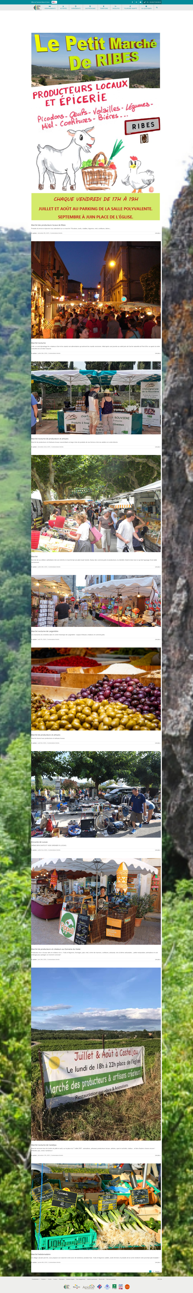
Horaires (43, 1279)
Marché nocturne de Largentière (44, 631)
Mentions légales (70, 1279)
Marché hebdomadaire (40, 1254)
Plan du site (101, 1279)
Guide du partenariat (92, 1279)
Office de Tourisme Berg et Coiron (40, 2)
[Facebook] (132, 2)
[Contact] (141, 2)
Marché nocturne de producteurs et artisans (49, 438)
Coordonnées (35, 1279)
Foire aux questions (111, 1279)
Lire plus (157, 233)
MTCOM (160, 1279)
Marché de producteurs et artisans (45, 735)
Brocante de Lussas (39, 842)
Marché (34, 556)
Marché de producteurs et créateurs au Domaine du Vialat (55, 949)
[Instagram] (136, 2)
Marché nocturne (38, 343)
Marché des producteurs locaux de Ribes (48, 225)
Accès (49, 1279)
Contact (55, 1279)
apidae (35, 233)
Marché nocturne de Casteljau (43, 1145)
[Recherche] (157, 7)
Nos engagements (80, 1279)
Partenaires (62, 1279)
